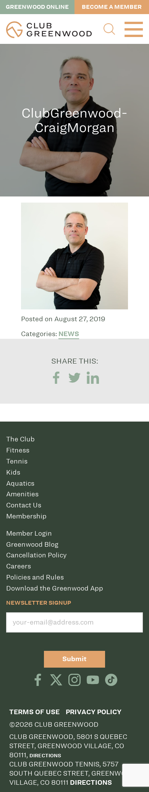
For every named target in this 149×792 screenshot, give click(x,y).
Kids (13, 472)
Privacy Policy (93, 712)
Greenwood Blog (32, 544)
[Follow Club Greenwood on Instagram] (74, 680)
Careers (18, 566)
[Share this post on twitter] (74, 377)
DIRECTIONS (91, 782)
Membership (26, 516)
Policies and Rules (35, 577)
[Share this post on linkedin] (93, 377)
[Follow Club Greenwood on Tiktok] (111, 680)
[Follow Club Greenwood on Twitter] (56, 680)
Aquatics (20, 483)
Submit (74, 659)
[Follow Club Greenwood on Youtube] (93, 680)
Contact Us (23, 505)
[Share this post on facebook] (56, 377)
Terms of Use (34, 712)
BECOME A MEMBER (112, 7)
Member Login (29, 533)
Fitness (17, 450)
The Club (20, 439)
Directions (45, 755)
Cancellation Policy (36, 555)
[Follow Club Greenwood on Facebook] (38, 680)
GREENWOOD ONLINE (37, 7)
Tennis (17, 461)
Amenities (22, 494)
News (68, 334)
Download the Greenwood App (54, 588)
